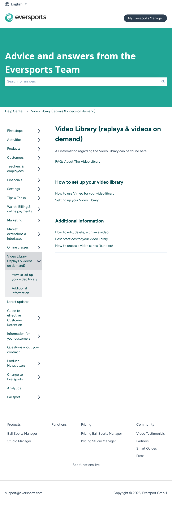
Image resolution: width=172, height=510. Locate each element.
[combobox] (82, 81)
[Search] (163, 81)
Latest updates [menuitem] (18, 302)
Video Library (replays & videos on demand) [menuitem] (19, 261)
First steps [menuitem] (14, 131)
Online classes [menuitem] (18, 247)
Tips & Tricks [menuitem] (16, 198)
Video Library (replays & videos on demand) (63, 111)
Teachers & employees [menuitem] (15, 168)
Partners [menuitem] (142, 441)
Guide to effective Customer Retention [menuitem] (14, 318)
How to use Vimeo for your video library (84, 193)
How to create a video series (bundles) (84, 246)
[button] (39, 131)
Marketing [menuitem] (14, 220)
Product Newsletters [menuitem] (16, 363)
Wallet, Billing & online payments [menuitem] (19, 209)
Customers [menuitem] (15, 158)
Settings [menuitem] (13, 189)
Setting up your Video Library (77, 200)
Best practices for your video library (81, 239)
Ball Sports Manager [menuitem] (22, 433)
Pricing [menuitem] (86, 424)
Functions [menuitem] (59, 424)
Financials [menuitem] (14, 180)
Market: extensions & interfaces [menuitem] (16, 234)
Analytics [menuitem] (14, 388)
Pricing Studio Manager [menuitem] (98, 441)
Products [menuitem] (13, 148)
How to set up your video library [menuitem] (24, 277)
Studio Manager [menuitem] (19, 441)
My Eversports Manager (145, 18)
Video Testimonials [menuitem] (150, 433)
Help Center (14, 111)
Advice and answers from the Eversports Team (70, 63)
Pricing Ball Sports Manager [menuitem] (101, 433)
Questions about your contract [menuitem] (23, 349)
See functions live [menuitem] (86, 465)
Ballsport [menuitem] (13, 397)
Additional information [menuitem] (20, 290)
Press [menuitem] (140, 456)
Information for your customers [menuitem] (18, 336)
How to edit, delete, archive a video (81, 232)
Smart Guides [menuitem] (146, 448)
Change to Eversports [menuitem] (15, 377)
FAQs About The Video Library (77, 161)
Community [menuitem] (145, 424)
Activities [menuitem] (14, 140)
